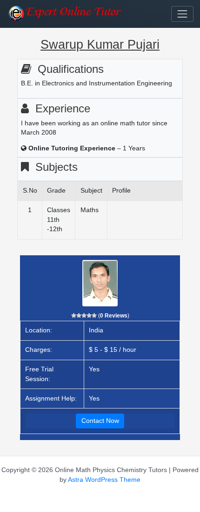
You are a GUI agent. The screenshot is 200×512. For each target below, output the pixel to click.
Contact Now (100, 420)
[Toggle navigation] (182, 14)
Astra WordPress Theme (104, 479)
